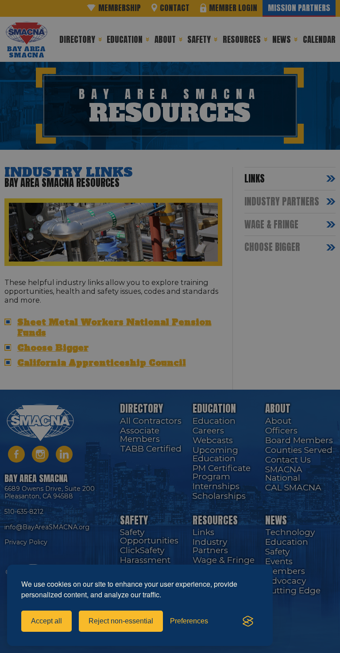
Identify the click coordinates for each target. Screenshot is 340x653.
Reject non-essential (121, 621)
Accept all (46, 621)
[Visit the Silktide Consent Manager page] (248, 621)
